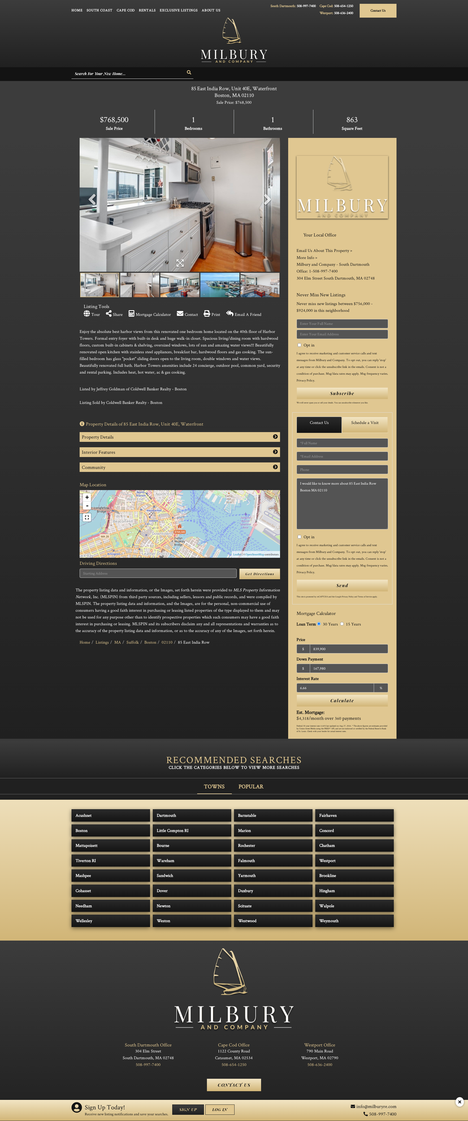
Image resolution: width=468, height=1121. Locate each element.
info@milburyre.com (376, 1106)
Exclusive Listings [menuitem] (179, 10)
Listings (102, 642)
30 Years (330, 624)
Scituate (245, 906)
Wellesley (84, 921)
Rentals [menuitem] (147, 10)
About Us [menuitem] (211, 10)
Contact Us (378, 10)
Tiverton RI (86, 860)
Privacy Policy (305, 380)
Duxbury (245, 890)
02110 (167, 642)
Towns (214, 786)
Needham (84, 906)
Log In (219, 1109)
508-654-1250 (343, 6)
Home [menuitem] (77, 10)
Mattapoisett (87, 845)
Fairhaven (328, 815)
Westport (327, 860)
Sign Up (188, 1109)
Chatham (327, 845)
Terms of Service (365, 596)
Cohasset (83, 890)
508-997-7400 (306, 6)
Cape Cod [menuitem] (126, 10)
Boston (150, 642)
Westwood (247, 921)
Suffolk (132, 642)
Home (85, 642)
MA (117, 642)
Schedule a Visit (365, 422)
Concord (326, 830)
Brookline (327, 875)
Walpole (326, 906)
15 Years (353, 624)
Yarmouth (247, 875)
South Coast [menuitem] (100, 10)
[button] (189, 72)
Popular (251, 786)
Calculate (342, 700)
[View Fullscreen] (87, 517)
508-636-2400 (343, 13)
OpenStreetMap (254, 554)
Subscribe (342, 393)
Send (342, 585)
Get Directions (259, 574)
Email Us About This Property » (324, 250)
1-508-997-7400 (323, 271)
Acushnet (84, 815)
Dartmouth (166, 815)
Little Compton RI (172, 830)
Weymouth (329, 921)
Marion (244, 830)
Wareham (165, 860)
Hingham (327, 890)
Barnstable (247, 815)
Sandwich (165, 875)
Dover (162, 890)
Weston (163, 921)
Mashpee (83, 875)
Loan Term (306, 624)
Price (301, 639)
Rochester (246, 845)
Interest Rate (308, 678)
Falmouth (246, 860)
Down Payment (310, 659)
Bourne (163, 845)
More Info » (307, 257)
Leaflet (237, 554)
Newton (163, 906)
